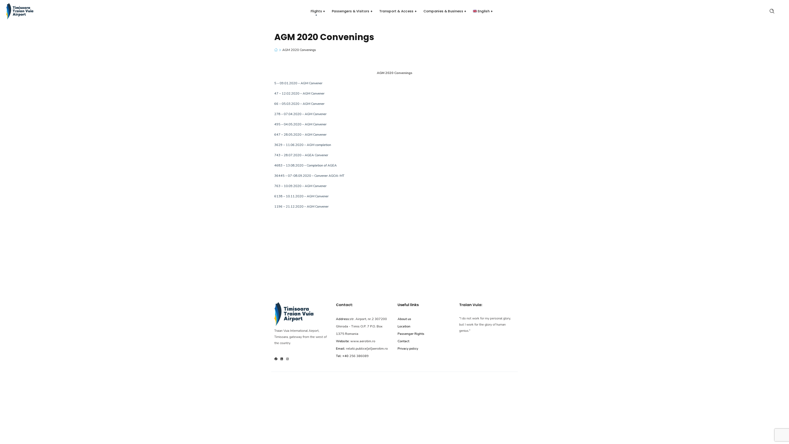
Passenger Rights (411, 334)
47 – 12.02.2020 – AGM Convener (299, 93)
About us (404, 319)
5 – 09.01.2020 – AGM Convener (298, 83)
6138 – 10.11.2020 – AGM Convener (301, 196)
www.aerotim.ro (362, 341)
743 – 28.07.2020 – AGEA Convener (301, 155)
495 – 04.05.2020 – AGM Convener (300, 124)
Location (404, 326)
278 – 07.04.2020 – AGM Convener (300, 114)
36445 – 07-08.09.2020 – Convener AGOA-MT (309, 175)
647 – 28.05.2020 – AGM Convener (300, 134)
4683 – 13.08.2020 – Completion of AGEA (305, 165)
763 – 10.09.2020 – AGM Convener (300, 186)
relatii (350, 348)
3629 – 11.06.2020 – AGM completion (302, 145)
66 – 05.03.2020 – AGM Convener (299, 104)
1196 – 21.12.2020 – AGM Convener (301, 206)
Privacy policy (408, 348)
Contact (403, 341)
